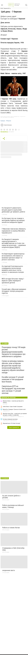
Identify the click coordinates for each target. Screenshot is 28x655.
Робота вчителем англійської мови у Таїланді (13, 506)
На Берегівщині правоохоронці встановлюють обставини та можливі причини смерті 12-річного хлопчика (13, 257)
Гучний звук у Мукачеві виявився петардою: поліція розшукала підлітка (14, 291)
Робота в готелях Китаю (11, 528)
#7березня (8, 120)
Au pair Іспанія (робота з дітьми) (11, 497)
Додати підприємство (14, 427)
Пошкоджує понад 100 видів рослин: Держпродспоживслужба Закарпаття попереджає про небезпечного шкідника (13, 352)
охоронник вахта (8, 570)
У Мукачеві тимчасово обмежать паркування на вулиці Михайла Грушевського (14, 231)
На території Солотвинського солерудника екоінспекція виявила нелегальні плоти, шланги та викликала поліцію (13, 269)
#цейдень (3, 120)
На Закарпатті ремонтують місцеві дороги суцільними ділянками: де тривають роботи (13, 210)
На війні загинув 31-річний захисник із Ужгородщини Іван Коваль (13, 379)
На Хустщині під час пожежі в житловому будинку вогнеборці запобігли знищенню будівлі (13, 220)
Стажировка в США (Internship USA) (13, 549)
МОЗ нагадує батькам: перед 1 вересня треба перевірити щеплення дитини (13, 281)
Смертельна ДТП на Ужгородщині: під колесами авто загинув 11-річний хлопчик (13, 389)
